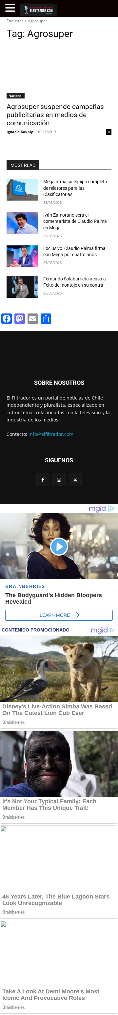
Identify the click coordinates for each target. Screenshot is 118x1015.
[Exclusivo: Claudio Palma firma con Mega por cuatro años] (22, 256)
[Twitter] (75, 479)
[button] (11, 8)
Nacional (16, 95)
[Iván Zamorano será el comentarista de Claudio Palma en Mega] (22, 223)
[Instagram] (58, 479)
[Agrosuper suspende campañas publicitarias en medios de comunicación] (59, 72)
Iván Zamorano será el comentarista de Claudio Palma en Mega (75, 221)
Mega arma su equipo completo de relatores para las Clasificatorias (75, 188)
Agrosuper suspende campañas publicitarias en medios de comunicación (55, 115)
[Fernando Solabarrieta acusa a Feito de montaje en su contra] (22, 287)
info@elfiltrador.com (51, 434)
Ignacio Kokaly (20, 131)
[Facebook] (42, 479)
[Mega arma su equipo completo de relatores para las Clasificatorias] (22, 190)
